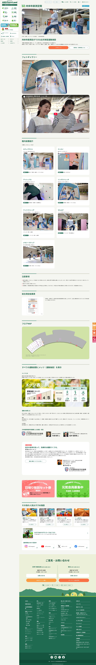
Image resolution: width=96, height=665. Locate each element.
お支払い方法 (63, 619)
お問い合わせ (86, 2)
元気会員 (62, 607)
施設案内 (2, 41)
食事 (50, 613)
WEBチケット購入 (41, 580)
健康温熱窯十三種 (40, 603)
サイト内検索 (73, 2)
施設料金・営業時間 (5, 36)
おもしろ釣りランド (52, 606)
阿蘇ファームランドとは (28, 612)
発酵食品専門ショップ (53, 636)
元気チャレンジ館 (40, 634)
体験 (50, 601)
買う (50, 626)
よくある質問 (65, 2)
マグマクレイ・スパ (40, 612)
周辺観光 (11, 41)
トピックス (48, 2)
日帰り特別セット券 (64, 611)
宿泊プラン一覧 (79, 607)
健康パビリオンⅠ (28, 646)
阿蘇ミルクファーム (52, 628)
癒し (38, 601)
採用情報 (77, 640)
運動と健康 (28, 625)
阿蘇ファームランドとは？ (5, 33)
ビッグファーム (51, 615)
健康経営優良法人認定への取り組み (82, 642)
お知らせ (57, 2)
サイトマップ (79, 623)
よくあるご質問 (79, 620)
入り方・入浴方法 (40, 604)
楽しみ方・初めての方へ (66, 601)
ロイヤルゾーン (28, 630)
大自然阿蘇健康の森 (28, 607)
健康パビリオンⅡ (28, 648)
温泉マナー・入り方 (28, 638)
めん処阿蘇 (51, 620)
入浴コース (39, 606)
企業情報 (78, 638)
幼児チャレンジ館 (40, 632)
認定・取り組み (29, 619)
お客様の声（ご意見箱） (67, 585)
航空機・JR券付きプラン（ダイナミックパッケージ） (82, 613)
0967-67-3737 (74, 570)
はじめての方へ (14, 33)
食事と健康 (28, 621)
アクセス (13, 36)
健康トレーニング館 (40, 625)
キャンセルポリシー (64, 618)
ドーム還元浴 (39, 610)
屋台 (49, 624)
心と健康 (27, 623)
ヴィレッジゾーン (28, 631)
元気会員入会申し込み (65, 609)
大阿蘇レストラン (52, 616)
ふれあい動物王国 (52, 603)
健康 (26, 644)
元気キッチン (51, 622)
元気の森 (38, 623)
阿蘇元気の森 (28, 604)
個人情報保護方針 (79, 635)
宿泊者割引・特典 (64, 613)
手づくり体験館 (51, 604)
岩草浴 (38, 615)
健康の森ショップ (52, 638)
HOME (26, 601)
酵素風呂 (38, 608)
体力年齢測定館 (39, 628)
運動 (38, 621)
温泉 (26, 636)
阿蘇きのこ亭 (51, 618)
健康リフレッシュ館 (40, 627)
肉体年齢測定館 (39, 630)
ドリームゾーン (28, 633)
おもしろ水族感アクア (53, 608)
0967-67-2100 (41, 570)
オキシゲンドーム (40, 613)
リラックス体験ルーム (53, 610)
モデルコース (12, 39)
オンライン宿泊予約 (73, 580)
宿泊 (26, 628)
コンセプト (27, 615)
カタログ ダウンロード (80, 617)
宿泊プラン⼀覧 (3, 39)
